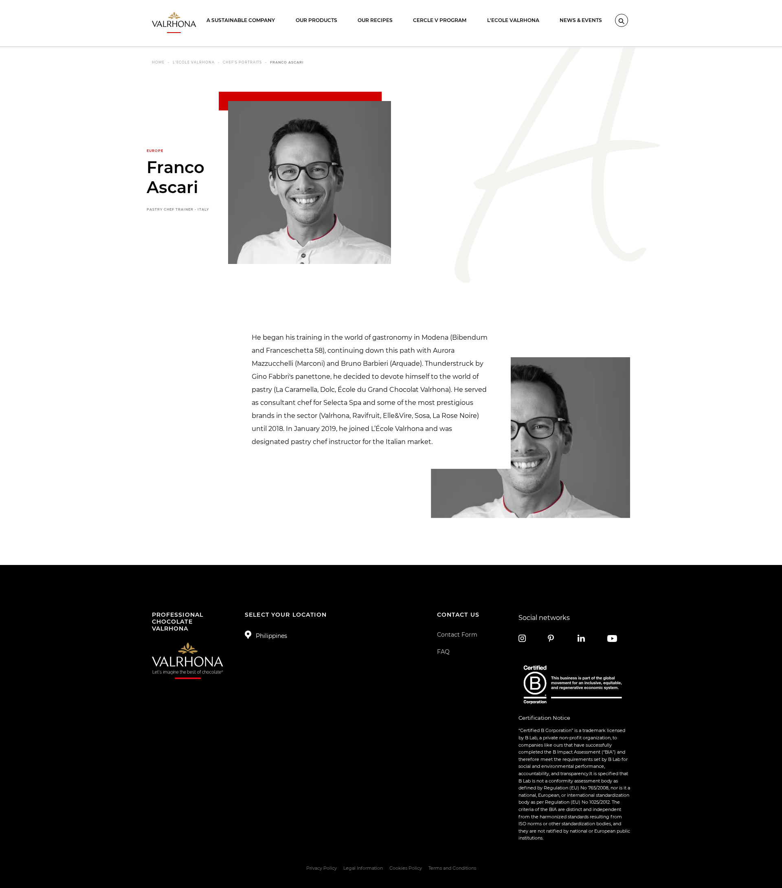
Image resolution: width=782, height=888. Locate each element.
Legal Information (363, 868)
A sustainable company (240, 20)
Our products (316, 20)
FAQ (443, 651)
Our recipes (375, 20)
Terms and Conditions (452, 868)
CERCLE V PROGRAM (439, 20)
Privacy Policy (321, 868)
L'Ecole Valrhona (513, 20)
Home (158, 62)
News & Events (581, 20)
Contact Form (457, 634)
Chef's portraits (242, 62)
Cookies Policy (405, 868)
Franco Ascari (287, 62)
